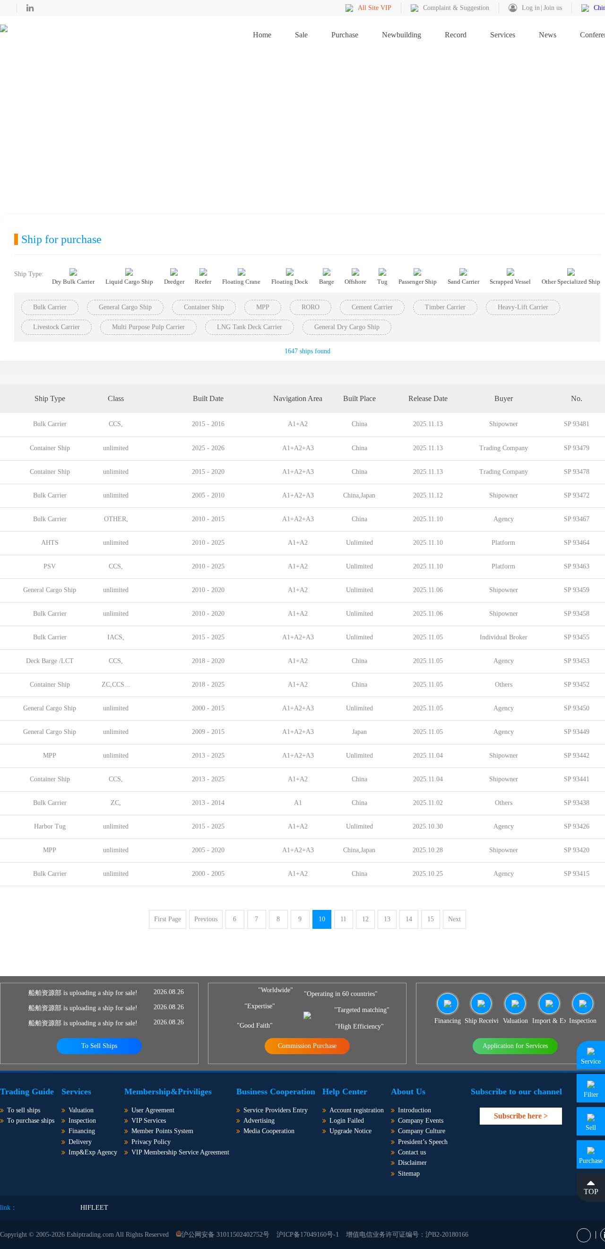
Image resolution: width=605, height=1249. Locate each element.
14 (409, 919)
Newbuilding (401, 35)
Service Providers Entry (275, 1110)
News (547, 35)
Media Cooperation (268, 1131)
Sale (301, 35)
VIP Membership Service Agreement (180, 1152)
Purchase (344, 35)
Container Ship (204, 307)
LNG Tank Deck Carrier (249, 327)
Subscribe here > (521, 1116)
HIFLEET (94, 1207)
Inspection (82, 1120)
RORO (311, 307)
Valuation (81, 1110)
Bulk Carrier (50, 307)
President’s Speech (423, 1141)
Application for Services (515, 1045)
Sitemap (409, 1173)
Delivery (80, 1141)
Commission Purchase (307, 1045)
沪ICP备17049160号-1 (308, 1234)
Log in (531, 7)
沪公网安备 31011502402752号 (225, 1234)
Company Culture (421, 1131)
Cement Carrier (372, 307)
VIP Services (148, 1120)
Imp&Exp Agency (93, 1152)
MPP (262, 307)
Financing (82, 1131)
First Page (167, 919)
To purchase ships (30, 1120)
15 (430, 919)
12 (365, 919)
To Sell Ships (99, 1045)
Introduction (414, 1110)
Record (456, 35)
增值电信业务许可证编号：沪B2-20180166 (407, 1234)
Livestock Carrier (56, 327)
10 (322, 919)
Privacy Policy (151, 1141)
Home (262, 35)
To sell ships (23, 1110)
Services (502, 35)
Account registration (356, 1110)
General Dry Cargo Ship (347, 327)
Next (454, 919)
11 (343, 919)
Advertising (259, 1120)
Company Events (420, 1120)
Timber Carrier (445, 307)
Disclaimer (412, 1162)
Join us (553, 7)
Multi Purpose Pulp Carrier (148, 327)
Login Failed (346, 1120)
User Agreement (152, 1110)
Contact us (412, 1152)
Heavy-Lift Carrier (523, 307)
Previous (205, 919)
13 (387, 919)
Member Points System (162, 1131)
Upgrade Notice (350, 1131)
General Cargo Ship (125, 307)
